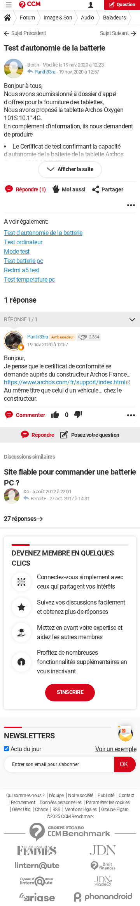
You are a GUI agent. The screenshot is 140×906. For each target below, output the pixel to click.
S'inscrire (70, 692)
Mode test (17, 251)
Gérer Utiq (21, 809)
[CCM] (30, 5)
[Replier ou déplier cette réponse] (132, 319)
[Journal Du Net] (103, 850)
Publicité (106, 795)
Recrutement (23, 802)
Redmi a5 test (21, 270)
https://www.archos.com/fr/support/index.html (64, 382)
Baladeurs (114, 17)
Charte (41, 809)
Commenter (30, 415)
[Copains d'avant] (37, 881)
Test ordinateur (23, 242)
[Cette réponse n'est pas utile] (78, 415)
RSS (56, 809)
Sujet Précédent (28, 33)
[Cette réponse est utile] (55, 415)
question (126, 4)
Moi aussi (74, 189)
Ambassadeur (62, 337)
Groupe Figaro (115, 809)
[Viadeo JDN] (103, 881)
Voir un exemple (115, 749)
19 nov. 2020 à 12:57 (79, 72)
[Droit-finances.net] (103, 866)
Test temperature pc (29, 279)
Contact (126, 795)
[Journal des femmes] (37, 850)
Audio (87, 17)
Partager (112, 189)
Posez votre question (94, 435)
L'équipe (56, 795)
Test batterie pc (23, 261)
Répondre (42, 435)
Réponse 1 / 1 (21, 319)
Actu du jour (25, 749)
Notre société (80, 795)
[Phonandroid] (103, 897)
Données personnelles (61, 802)
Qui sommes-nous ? (25, 795)
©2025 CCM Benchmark (70, 816)
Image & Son (58, 17)
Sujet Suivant (114, 33)
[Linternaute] (37, 865)
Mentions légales (81, 809)
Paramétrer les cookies (108, 802)
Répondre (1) (30, 189)
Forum (27, 17)
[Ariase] (37, 897)
